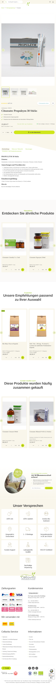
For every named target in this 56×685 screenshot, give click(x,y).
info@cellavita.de (35, 602)
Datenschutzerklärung (7, 641)
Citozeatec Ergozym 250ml (37, 257)
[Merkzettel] (50, 2)
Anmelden (49, 488)
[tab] (5, 149)
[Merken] (53, 103)
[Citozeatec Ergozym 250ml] (42, 239)
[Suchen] (6, 1)
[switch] (51, 678)
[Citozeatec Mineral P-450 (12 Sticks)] (42, 414)
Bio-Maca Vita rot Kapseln (10, 344)
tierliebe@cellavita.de (36, 619)
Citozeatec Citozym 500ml (10, 431)
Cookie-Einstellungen (7, 644)
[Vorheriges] (3, 50)
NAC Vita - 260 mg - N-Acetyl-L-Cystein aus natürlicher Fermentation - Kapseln (41, 345)
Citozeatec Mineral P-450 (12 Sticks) (40, 431)
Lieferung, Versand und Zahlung (9, 651)
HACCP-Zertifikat (33, 656)
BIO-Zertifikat (32, 654)
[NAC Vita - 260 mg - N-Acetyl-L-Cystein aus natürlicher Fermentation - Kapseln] (42, 326)
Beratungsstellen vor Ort (34, 651)
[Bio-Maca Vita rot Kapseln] (14, 326)
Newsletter (31, 644)
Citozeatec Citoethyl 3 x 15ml (11, 257)
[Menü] (2, 2)
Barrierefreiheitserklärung (7, 656)
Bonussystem (32, 646)
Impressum (4, 636)
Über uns (31, 639)
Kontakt (31, 636)
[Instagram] (36, 668)
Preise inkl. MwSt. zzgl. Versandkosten (24, 124)
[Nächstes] (52, 50)
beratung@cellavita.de (36, 611)
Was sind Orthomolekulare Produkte (37, 641)
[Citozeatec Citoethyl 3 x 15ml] (14, 239)
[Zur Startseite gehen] (28, 4)
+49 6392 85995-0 (34, 600)
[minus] (3, 132)
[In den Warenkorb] (22, 269)
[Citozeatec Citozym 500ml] (14, 414)
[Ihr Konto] (53, 2)
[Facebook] (29, 668)
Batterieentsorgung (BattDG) (8, 654)
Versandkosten (25, 680)
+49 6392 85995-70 (34, 610)
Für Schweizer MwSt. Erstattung (9, 658)
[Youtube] (33, 668)
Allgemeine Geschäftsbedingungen (10, 639)
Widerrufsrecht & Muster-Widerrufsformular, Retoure (12, 648)
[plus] (11, 132)
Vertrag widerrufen (33, 593)
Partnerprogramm (33, 649)
